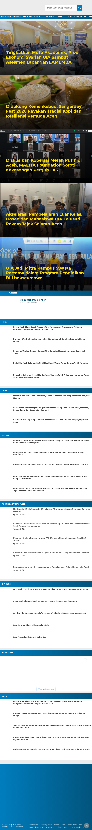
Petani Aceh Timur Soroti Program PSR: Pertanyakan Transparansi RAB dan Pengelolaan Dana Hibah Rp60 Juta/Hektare (47, 328)
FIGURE (68, 17)
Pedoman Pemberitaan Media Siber (68, 825)
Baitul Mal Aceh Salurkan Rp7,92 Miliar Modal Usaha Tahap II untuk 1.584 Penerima (50, 363)
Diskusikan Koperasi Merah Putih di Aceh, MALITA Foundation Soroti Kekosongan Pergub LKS (44, 165)
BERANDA (6, 17)
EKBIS (37, 17)
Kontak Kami (34, 825)
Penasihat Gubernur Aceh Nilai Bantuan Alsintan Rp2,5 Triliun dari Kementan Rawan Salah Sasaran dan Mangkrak (51, 376)
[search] (79, 8)
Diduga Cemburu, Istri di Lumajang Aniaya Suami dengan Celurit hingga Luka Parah (51, 567)
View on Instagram (46, 689)
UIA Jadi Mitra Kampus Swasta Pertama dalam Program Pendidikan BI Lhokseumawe (45, 273)
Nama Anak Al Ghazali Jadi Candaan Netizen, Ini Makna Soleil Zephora (45, 601)
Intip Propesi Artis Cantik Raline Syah (30, 637)
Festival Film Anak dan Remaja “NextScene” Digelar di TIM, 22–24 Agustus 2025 (49, 613)
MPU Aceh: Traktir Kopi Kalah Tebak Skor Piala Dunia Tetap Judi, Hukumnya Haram (50, 589)
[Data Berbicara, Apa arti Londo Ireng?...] (23, 664)
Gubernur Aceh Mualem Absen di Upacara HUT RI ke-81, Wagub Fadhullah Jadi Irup (50, 464)
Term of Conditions (76, 827)
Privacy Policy (62, 827)
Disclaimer (50, 827)
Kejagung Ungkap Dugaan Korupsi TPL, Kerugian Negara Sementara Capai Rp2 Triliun (49, 352)
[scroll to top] (86, 826)
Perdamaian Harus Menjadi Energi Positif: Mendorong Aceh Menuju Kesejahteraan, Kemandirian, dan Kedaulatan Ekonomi (51, 409)
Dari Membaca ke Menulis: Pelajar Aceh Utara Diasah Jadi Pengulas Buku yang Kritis (51, 749)
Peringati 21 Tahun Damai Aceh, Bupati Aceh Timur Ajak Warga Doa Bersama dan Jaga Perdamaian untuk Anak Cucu (50, 489)
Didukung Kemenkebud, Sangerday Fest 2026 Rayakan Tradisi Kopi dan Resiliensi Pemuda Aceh (43, 111)
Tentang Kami (46, 825)
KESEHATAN (80, 17)
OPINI (59, 17)
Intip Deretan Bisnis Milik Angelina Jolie (31, 625)
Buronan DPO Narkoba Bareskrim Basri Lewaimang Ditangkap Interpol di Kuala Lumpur (49, 340)
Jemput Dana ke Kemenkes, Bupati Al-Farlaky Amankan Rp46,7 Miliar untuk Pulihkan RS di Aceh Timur (52, 726)
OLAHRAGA (48, 17)
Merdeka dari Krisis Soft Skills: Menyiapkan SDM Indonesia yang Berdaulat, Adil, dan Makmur (51, 397)
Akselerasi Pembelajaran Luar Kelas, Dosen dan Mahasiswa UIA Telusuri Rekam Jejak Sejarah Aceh (44, 219)
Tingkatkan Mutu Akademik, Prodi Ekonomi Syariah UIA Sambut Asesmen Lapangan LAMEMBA (43, 57)
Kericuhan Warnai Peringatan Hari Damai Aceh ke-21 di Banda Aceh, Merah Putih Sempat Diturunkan (50, 477)
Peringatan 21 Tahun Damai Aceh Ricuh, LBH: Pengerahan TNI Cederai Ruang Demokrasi (48, 453)
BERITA (17, 17)
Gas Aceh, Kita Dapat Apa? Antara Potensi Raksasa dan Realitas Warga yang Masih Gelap (50, 421)
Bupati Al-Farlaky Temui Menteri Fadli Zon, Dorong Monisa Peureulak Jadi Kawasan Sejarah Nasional (51, 738)
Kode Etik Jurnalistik (36, 827)
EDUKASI (27, 17)
